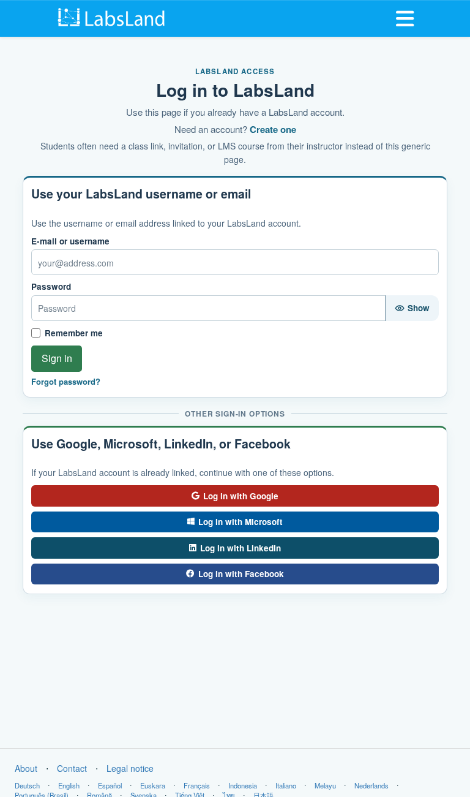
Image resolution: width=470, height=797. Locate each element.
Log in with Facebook (241, 574)
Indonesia (242, 785)
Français (197, 785)
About (26, 768)
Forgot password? (65, 381)
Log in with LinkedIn (240, 548)
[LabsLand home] (113, 17)
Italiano (285, 785)
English (69, 785)
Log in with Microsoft (240, 521)
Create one (273, 129)
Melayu (325, 785)
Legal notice (130, 768)
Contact (72, 768)
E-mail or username (70, 241)
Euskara (152, 785)
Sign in (57, 358)
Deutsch (27, 785)
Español (110, 785)
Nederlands (371, 785)
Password (51, 286)
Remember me (74, 333)
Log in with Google (240, 496)
